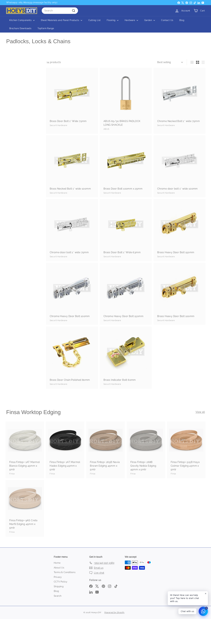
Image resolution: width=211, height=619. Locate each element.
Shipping (58, 586)
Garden (148, 20)
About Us (59, 567)
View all (200, 412)
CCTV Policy (60, 581)
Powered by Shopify (114, 612)
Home (57, 562)
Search (57, 595)
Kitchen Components (20, 20)
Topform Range (46, 28)
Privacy (58, 577)
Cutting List (94, 20)
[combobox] (60, 10)
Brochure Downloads (20, 28)
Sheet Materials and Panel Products (60, 20)
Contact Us (167, 20)
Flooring (111, 20)
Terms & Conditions (64, 572)
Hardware (130, 20)
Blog (181, 20)
